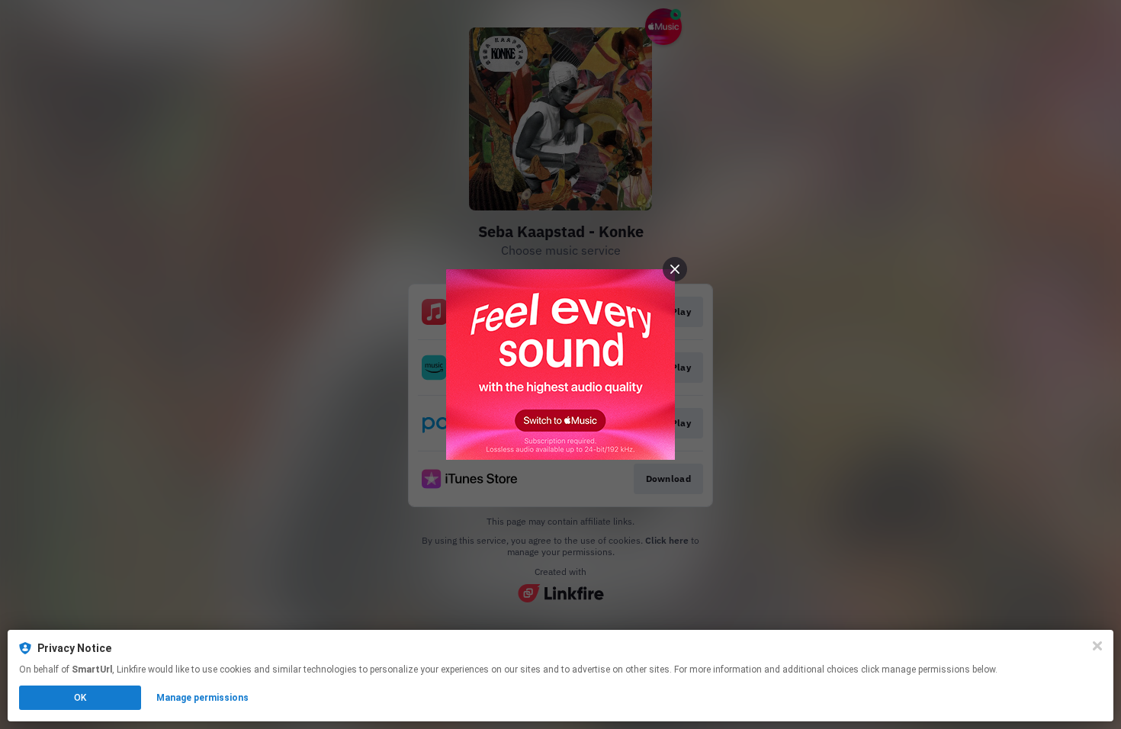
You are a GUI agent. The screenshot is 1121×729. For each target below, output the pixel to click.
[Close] (1097, 646)
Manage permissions (202, 697)
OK (80, 697)
